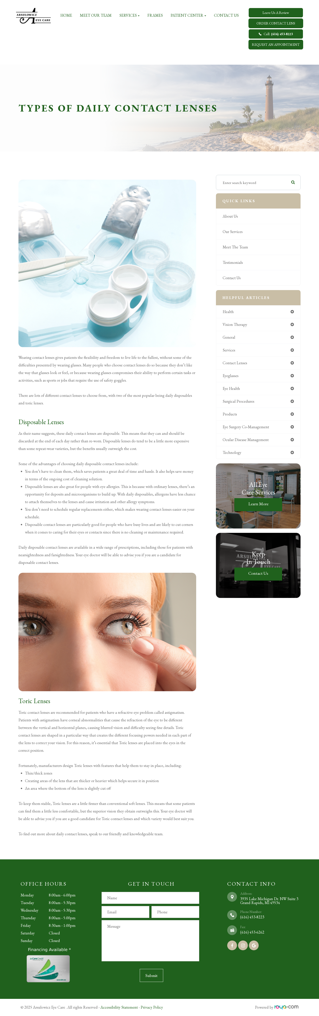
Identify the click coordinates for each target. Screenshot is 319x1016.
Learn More (258, 504)
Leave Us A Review (276, 12)
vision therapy (235, 324)
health (228, 311)
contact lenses (235, 362)
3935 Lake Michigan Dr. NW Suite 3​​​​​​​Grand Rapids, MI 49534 (269, 900)
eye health (231, 388)
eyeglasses (230, 375)
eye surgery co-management (246, 426)
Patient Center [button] (187, 15)
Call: (278, 34)
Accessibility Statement (119, 1007)
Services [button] (128, 15)
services (229, 350)
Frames (155, 15)
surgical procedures (238, 401)
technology (232, 452)
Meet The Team (235, 247)
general (229, 337)
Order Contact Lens (276, 23)
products (230, 414)
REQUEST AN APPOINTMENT (276, 44)
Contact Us (226, 15)
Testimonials (233, 262)
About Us (230, 216)
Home (66, 15)
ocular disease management (246, 439)
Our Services (233, 231)
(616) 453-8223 (252, 916)
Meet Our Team (96, 15)
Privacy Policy (152, 1007)
